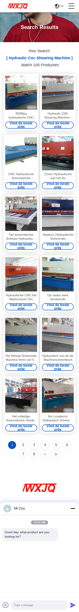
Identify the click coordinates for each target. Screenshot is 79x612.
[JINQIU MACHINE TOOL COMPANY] (18, 6)
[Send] (72, 605)
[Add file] (6, 605)
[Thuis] (39, 493)
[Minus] (72, 508)
